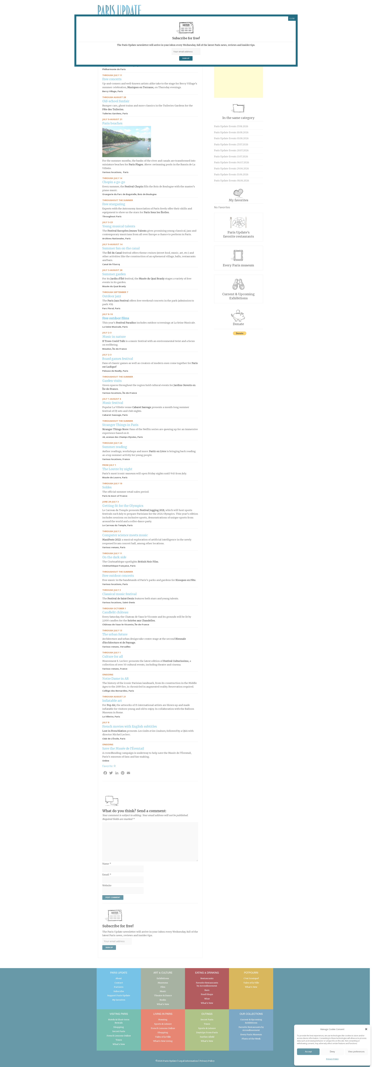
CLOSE (292, 18)
